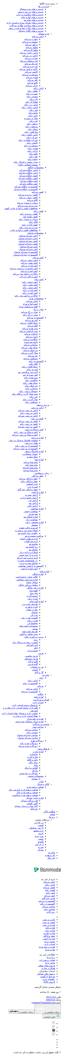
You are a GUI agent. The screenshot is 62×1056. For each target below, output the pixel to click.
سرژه (41, 847)
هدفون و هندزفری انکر (27, 792)
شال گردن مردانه (29, 353)
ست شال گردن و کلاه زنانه (25, 394)
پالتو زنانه (33, 154)
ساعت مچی (38, 727)
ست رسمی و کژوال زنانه (26, 162)
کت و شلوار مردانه (29, 61)
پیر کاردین (39, 822)
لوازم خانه (44, 571)
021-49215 (51, 997)
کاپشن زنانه (32, 143)
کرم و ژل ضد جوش (28, 555)
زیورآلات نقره (37, 740)
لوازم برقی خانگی (35, 588)
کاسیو (41, 841)
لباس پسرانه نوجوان (28, 235)
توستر (35, 628)
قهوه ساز (33, 590)
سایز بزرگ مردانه (29, 312)
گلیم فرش (33, 664)
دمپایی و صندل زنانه (28, 219)
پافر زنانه (33, 156)
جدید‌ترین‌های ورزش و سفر (31, 12)
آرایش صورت (31, 495)
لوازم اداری (32, 757)
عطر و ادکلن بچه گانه (27, 489)
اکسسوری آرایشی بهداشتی (31, 566)
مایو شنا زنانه (31, 465)
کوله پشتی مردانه (29, 263)
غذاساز (34, 612)
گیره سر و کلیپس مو (28, 372)
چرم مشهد (38, 830)
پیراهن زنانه (32, 124)
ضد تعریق (33, 514)
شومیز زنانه (32, 96)
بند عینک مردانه (30, 350)
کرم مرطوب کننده (29, 538)
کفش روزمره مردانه (28, 195)
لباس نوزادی (32, 301)
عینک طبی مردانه (29, 347)
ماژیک (35, 770)
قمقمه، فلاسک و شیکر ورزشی (23, 440)
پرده (36, 639)
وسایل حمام (32, 582)
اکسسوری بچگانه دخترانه (26, 189)
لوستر (35, 669)
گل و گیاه (39, 672)
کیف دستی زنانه (30, 287)
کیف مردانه (38, 257)
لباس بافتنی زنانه (29, 134)
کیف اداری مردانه (29, 265)
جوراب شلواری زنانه (28, 140)
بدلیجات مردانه (31, 345)
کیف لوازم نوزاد (30, 304)
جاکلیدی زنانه (31, 380)
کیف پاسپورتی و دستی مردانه (24, 268)
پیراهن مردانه (31, 44)
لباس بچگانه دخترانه (28, 173)
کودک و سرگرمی (41, 699)
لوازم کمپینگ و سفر (34, 451)
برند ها (52, 817)
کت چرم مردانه (30, 66)
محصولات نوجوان (35, 233)
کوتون (41, 825)
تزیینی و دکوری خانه (34, 637)
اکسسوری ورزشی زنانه (26, 446)
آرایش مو (33, 503)
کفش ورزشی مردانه (28, 421)
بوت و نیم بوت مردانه (28, 205)
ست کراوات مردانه (28, 331)
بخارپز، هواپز (32, 609)
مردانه (40, 686)
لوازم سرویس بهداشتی (27, 579)
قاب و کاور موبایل (29, 800)
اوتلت (52, 814)
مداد (36, 765)
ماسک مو (33, 549)
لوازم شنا (39, 459)
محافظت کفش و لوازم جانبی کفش (21, 208)
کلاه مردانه (32, 326)
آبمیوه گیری (32, 596)
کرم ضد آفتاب (31, 541)
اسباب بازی (38, 702)
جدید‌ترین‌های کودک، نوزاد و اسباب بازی (25, 23)
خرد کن (34, 615)
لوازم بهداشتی (37, 508)
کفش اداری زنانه (30, 225)
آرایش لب (33, 500)
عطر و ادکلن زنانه (29, 481)
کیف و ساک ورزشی (34, 429)
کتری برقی (32, 598)
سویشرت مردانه (30, 74)
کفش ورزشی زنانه (29, 424)
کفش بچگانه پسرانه (28, 175)
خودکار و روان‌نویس (28, 773)
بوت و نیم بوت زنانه (28, 227)
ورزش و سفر (42, 405)
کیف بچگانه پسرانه (29, 181)
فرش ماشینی (31, 656)
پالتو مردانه (32, 83)
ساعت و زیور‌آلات (41, 724)
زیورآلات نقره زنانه (29, 743)
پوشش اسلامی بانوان (28, 164)
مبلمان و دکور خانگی (28, 585)
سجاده (35, 779)
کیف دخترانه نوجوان (28, 249)
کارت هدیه (50, 855)
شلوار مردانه (32, 47)
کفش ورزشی (37, 418)
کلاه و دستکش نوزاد (28, 306)
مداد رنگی (33, 762)
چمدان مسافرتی (30, 454)
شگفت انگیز (49, 811)
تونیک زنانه (33, 129)
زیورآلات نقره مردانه (28, 746)
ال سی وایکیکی (36, 828)
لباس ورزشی (37, 407)
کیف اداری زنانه (30, 290)
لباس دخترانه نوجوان (28, 238)
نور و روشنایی (37, 667)
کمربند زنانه (32, 369)
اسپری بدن (32, 487)
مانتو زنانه (33, 113)
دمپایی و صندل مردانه (27, 203)
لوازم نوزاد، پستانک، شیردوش (29, 721)
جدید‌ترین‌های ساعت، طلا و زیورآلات (26, 25)
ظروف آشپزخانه (30, 631)
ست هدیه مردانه (30, 328)
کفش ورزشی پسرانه (28, 427)
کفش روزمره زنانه (29, 214)
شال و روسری (31, 118)
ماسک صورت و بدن (28, 563)
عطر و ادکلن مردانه (28, 478)
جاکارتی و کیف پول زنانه (26, 295)
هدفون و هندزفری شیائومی (25, 795)
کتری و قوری (31, 607)
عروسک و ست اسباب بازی (25, 705)
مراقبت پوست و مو (34, 536)
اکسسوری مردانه (35, 317)
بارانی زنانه (32, 151)
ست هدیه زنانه (31, 377)
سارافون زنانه (31, 132)
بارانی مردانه (32, 85)
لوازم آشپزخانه (36, 601)
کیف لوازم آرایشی (29, 568)
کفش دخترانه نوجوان (28, 244)
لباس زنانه (39, 88)
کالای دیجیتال (43, 784)
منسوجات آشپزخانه (28, 626)
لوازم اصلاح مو (31, 517)
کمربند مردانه (31, 320)
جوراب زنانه (32, 137)
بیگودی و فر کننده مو (28, 533)
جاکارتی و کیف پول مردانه (25, 274)
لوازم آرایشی (37, 492)
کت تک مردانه (31, 63)
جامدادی (34, 754)
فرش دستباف (31, 659)
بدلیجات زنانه (31, 388)
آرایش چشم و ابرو (29, 497)
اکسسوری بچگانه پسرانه (26, 186)
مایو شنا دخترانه (30, 467)
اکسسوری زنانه (36, 361)
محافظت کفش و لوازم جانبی (24, 230)
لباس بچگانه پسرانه (28, 170)
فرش (41, 653)
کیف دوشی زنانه (30, 282)
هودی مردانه (32, 77)
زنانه (41, 678)
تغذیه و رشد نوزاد (35, 719)
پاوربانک (34, 809)
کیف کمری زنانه (30, 293)
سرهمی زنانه (31, 126)
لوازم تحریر (38, 751)
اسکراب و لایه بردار (28, 552)
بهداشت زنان (32, 519)
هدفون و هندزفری (35, 787)
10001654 (50, 1000)
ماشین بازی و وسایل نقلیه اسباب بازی (20, 713)
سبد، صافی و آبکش (28, 634)
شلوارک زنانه (31, 102)
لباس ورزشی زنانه (29, 413)
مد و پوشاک (43, 33)
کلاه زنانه (33, 364)
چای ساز (33, 593)
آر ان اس (39, 844)
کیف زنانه (39, 279)
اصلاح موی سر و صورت (26, 530)
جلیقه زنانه (33, 159)
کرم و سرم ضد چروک (27, 558)
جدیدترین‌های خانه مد (34, 20)
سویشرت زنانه (31, 145)
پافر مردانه (32, 80)
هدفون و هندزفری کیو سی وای (23, 790)
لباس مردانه (38, 36)
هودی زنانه (33, 148)
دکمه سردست (31, 342)
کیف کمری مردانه (29, 271)
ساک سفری (32, 457)
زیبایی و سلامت (41, 473)
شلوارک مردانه (31, 50)
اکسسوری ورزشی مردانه (25, 448)
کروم (41, 833)
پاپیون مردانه (32, 336)
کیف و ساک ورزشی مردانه (25, 435)
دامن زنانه (33, 115)
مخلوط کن (33, 623)
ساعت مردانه (31, 729)
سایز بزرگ (38, 309)
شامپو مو (33, 544)
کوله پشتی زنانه (30, 285)
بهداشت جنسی (31, 511)
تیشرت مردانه (31, 39)
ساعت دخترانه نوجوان (27, 735)
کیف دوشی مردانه (29, 260)
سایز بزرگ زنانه (30, 315)
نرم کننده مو (32, 547)
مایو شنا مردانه (31, 462)
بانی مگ (51, 858)
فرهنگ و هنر (43, 749)
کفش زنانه (38, 211)
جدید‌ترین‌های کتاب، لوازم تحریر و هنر (26, 28)
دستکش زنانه (31, 402)
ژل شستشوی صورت (28, 560)
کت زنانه (33, 121)
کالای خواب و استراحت (27, 577)
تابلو (36, 648)
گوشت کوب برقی (29, 618)
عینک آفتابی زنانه (30, 366)
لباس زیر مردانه (30, 55)
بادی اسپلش (32, 484)
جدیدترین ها (43, 6)
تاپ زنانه (33, 99)
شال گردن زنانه (30, 399)
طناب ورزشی (31, 443)
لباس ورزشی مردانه (28, 410)
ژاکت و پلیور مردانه (28, 69)
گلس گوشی (32, 803)
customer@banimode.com (43, 1002)
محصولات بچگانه (36, 167)
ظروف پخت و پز (30, 604)
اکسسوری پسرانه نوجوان (26, 252)
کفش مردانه (38, 192)
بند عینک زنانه (31, 386)
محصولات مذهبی (35, 776)
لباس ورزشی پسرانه (28, 416)
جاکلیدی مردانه (30, 339)
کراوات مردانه (31, 334)
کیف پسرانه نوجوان (28, 246)
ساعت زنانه (32, 732)
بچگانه (41, 694)
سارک (41, 850)
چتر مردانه (33, 356)
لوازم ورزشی (37, 437)
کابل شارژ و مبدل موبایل (26, 806)
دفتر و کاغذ (32, 759)
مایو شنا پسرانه (30, 470)
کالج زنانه (33, 222)
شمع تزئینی (32, 650)
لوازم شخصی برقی (34, 522)
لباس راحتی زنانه (29, 107)
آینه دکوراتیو (32, 645)
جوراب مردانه (31, 58)
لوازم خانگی (38, 574)
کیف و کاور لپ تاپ (28, 276)
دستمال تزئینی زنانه (28, 391)
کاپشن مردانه (31, 72)
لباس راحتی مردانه (29, 53)
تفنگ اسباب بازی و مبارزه (25, 716)
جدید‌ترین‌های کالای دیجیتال (31, 31)
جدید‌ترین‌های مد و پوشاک (32, 9)
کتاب (41, 781)
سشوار (34, 525)
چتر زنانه (33, 396)
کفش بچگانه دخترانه (28, 178)
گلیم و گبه (33, 661)
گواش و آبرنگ (31, 768)
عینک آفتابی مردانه (29, 323)
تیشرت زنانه (32, 94)
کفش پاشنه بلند (30, 216)
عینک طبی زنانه (30, 383)
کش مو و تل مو (30, 375)
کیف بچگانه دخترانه (28, 184)
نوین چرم (39, 836)
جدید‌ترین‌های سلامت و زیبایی (30, 14)
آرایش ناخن (32, 506)
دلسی (41, 839)
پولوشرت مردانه (30, 42)
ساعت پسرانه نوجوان (27, 738)
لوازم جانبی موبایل (35, 798)
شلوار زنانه (32, 91)
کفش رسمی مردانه (28, 197)
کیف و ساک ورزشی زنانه (26, 432)
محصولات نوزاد (36, 298)
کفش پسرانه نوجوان (28, 241)
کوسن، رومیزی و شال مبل (25, 642)
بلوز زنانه (33, 110)
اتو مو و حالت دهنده (28, 527)
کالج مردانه (32, 200)
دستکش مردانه (30, 358)
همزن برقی (32, 620)
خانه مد (45, 675)
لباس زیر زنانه (31, 104)
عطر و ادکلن (37, 476)
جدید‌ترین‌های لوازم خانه (32, 17)
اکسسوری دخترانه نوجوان (25, 255)
